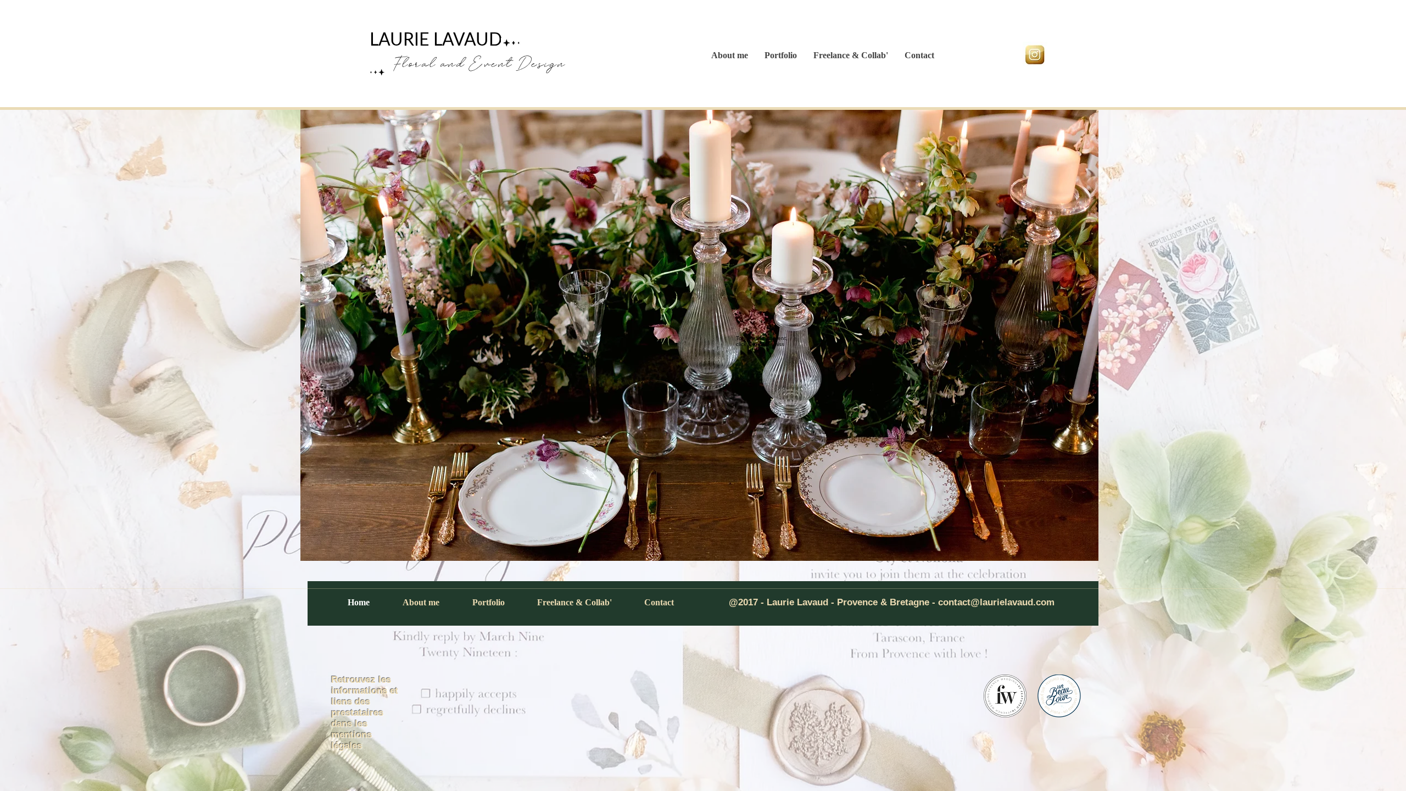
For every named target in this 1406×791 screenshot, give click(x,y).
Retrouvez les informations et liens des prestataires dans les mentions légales (364, 713)
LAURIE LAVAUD (436, 40)
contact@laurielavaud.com (996, 602)
